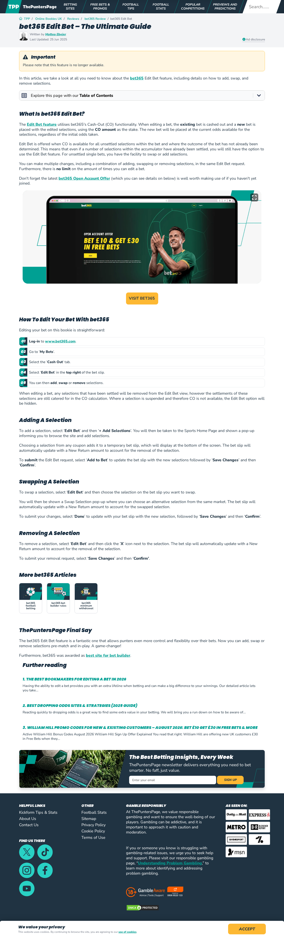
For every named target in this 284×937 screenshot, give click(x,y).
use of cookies (127, 932)
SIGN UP (230, 780)
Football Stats (94, 812)
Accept (247, 929)
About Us (27, 818)
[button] (254, 197)
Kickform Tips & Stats (38, 812)
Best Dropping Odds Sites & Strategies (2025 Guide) (82, 705)
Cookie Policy (93, 831)
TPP (27, 19)
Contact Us (29, 825)
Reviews (73, 19)
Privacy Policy (93, 825)
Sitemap (88, 818)
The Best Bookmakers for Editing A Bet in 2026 (76, 679)
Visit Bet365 (142, 298)
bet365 (137, 78)
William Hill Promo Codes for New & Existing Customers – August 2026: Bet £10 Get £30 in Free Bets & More (142, 727)
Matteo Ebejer (55, 34)
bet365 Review (95, 19)
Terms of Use (93, 837)
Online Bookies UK (48, 19)
